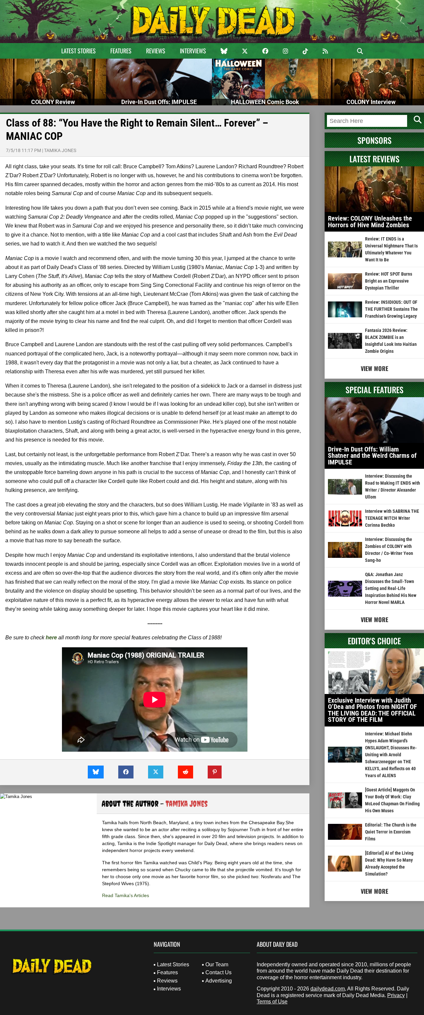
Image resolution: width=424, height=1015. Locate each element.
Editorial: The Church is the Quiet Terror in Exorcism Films (390, 831)
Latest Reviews (374, 159)
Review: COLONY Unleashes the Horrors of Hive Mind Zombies (370, 221)
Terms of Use (272, 1001)
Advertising (218, 981)
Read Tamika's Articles (125, 895)
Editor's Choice (374, 641)
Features (121, 50)
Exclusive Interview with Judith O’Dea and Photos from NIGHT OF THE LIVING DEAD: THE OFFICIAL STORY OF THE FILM (372, 710)
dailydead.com (327, 988)
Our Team (216, 964)
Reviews (155, 50)
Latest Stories (78, 50)
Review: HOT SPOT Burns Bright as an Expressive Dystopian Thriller (388, 281)
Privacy (396, 995)
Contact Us (218, 972)
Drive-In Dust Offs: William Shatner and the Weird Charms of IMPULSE (372, 455)
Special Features (374, 390)
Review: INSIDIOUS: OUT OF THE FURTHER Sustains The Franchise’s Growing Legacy (391, 309)
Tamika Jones (60, 150)
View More (374, 368)
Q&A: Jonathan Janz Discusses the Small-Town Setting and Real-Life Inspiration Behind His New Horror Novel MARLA (390, 588)
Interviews (193, 50)
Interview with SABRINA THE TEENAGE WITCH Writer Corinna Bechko (392, 518)
